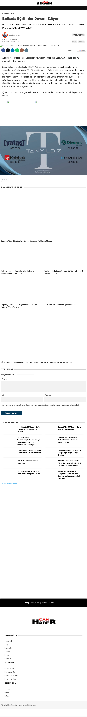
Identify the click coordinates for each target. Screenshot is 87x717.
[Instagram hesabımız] (42, 713)
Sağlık (6, 41)
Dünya (5, 18)
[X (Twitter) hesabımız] (28, 713)
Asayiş (6, 50)
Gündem (6, 28)
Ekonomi (6, 23)
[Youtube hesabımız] (55, 713)
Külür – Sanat (9, 32)
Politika (6, 46)
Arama (63, 11)
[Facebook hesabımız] (14, 713)
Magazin (7, 37)
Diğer (5, 55)
